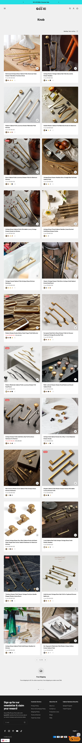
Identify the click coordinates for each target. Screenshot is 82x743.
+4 (52, 130)
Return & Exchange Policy (38, 708)
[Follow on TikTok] (21, 731)
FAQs (50, 718)
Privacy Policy (35, 705)
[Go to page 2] (45, 660)
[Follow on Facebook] (5, 731)
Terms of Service (36, 715)
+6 (52, 184)
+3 (14, 235)
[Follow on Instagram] (9, 731)
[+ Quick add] (37, 68)
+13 (53, 391)
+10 (15, 184)
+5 (14, 80)
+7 (14, 132)
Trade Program (67, 708)
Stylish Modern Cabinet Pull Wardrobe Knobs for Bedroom (60, 125)
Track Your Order (35, 718)
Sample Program (67, 705)
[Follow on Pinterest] (13, 731)
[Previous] (23, 2)
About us (51, 705)
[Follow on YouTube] (17, 731)
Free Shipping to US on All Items (41, 2)
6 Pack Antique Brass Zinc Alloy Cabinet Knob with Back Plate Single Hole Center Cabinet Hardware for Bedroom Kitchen (21, 542)
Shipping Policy (35, 711)
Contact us (52, 708)
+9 (52, 80)
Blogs (51, 715)
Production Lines (54, 711)
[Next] (58, 2)
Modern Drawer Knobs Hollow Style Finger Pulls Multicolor (21, 333)
